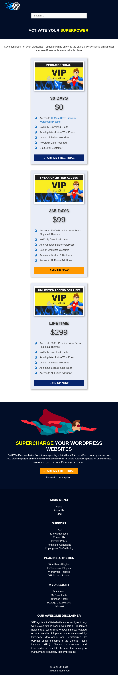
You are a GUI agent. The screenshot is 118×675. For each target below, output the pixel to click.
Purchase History (59, 599)
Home (59, 506)
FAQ (59, 530)
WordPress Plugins (59, 564)
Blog (59, 514)
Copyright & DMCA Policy (59, 548)
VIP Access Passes (59, 575)
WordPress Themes (59, 572)
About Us (59, 510)
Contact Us (59, 537)
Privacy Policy (59, 541)
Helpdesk (59, 606)
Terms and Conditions (59, 544)
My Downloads (59, 595)
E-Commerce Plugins (59, 568)
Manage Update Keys (59, 602)
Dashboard (59, 591)
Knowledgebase (59, 533)
